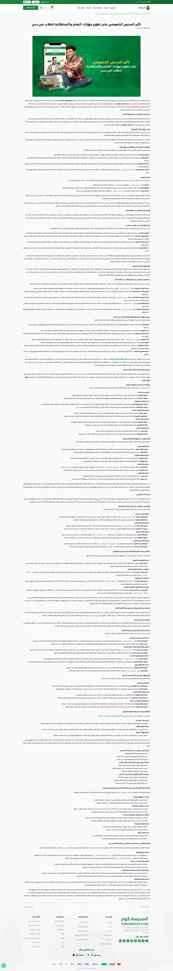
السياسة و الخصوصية (81, 935)
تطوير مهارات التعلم (129, 502)
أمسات (62, 938)
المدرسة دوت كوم (94, 615)
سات (62, 942)
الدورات (106, 8)
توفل (62, 934)
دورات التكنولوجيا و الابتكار (32, 938)
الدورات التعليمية (59, 921)
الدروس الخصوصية (65, 467)
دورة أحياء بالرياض (35, 930)
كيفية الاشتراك (107, 935)
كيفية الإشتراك (97, 8)
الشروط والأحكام (83, 931)
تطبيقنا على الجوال (106, 944)
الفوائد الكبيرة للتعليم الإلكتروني (125, 716)
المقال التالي (143, 907)
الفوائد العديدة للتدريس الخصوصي (132, 180)
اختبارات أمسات (35, 947)
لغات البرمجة (60, 930)
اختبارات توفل (36, 942)
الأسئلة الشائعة (83, 927)
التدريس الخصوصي (135, 185)
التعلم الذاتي (99, 272)
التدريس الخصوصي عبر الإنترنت (106, 716)
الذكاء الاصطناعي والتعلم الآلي (103, 855)
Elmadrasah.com (85, 968)
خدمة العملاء (84, 923)
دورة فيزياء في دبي (34, 921)
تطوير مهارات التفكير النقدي (108, 543)
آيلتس (62, 947)
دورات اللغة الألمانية (34, 934)
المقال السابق (29, 907)
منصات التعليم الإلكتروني (125, 858)
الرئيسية (112, 8)
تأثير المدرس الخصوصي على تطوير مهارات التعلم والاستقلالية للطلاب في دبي (114, 14)
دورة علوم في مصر (34, 925)
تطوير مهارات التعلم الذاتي (112, 467)
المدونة (88, 8)
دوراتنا (110, 927)
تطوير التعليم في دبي (69, 847)
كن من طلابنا (31, 8)
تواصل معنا (81, 8)
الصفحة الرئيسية (146, 14)
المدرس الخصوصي (145, 132)
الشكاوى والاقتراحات (82, 940)
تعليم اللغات (60, 925)
